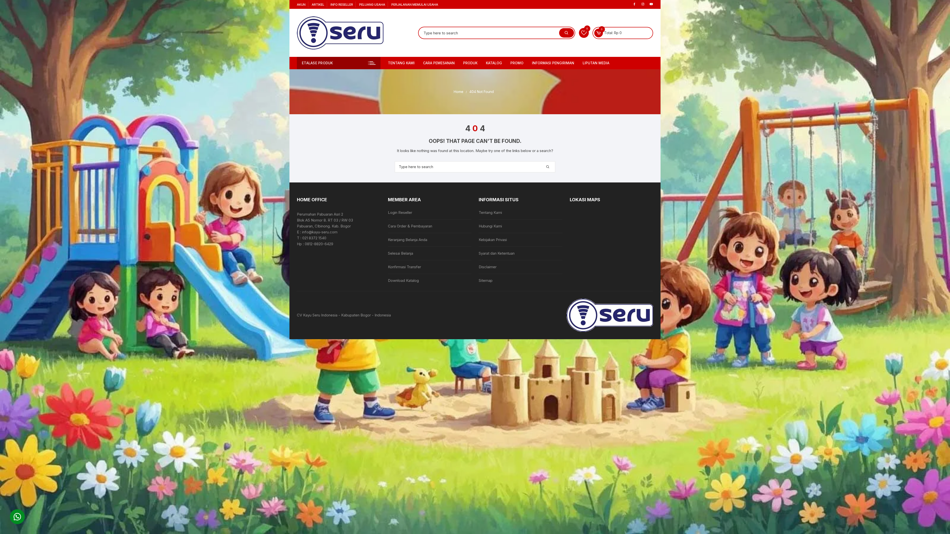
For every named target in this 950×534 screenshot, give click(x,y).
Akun (301, 4)
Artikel (318, 4)
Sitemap (486, 280)
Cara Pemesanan (439, 63)
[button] (17, 516)
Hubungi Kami (490, 226)
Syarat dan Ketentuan (497, 253)
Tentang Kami (401, 63)
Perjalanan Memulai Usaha (414, 4)
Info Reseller (342, 4)
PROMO (516, 63)
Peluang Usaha (372, 4)
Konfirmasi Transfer (404, 267)
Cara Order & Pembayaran (410, 226)
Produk (470, 63)
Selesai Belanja (400, 253)
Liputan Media (596, 63)
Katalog (494, 63)
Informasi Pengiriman (553, 63)
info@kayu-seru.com (319, 232)
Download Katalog (403, 280)
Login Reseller (400, 212)
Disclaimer (488, 267)
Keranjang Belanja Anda (407, 239)
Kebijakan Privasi (493, 239)
